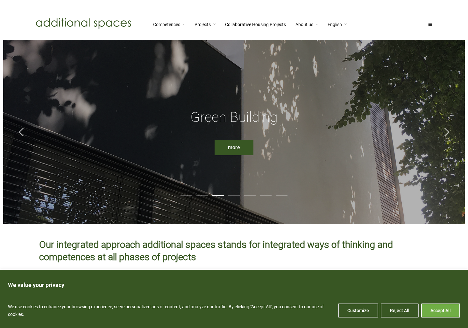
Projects (203, 24)
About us (304, 24)
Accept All (440, 310)
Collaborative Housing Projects (255, 24)
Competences (166, 24)
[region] (234, 299)
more (234, 147)
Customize (358, 310)
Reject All (399, 310)
